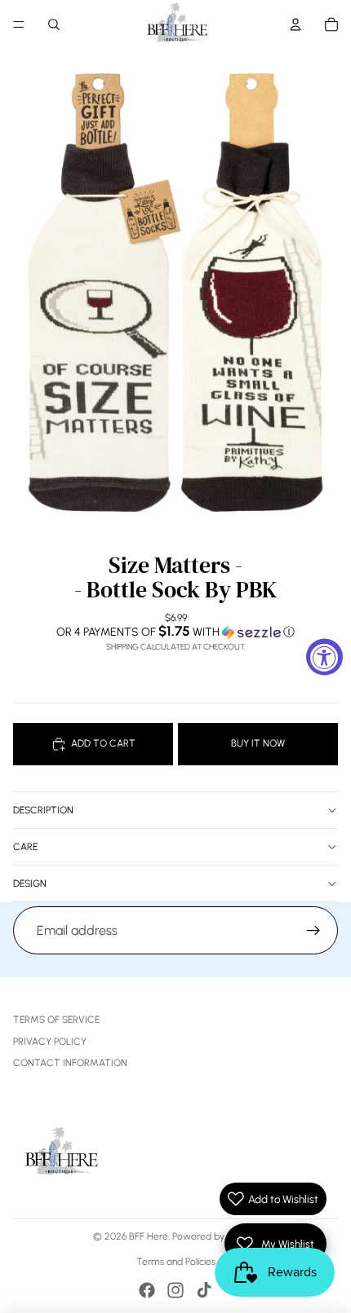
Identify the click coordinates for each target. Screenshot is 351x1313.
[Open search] (54, 24)
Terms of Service (56, 1019)
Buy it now (258, 743)
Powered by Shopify (215, 1236)
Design (30, 883)
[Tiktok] (204, 1290)
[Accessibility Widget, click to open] (324, 656)
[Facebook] (147, 1290)
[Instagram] (175, 1290)
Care (25, 847)
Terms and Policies (175, 1261)
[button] (175, 631)
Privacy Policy (50, 1041)
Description (43, 810)
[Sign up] (313, 931)
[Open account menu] (295, 24)
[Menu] (19, 24)
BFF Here (148, 1236)
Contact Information (70, 1062)
